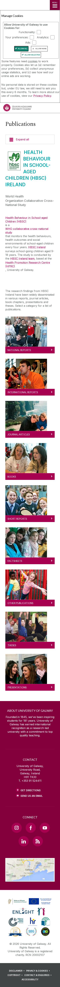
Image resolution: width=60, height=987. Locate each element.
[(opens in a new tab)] (30, 904)
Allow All (23, 49)
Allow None (41, 49)
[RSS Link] (38, 841)
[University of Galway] (17, 108)
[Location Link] (30, 879)
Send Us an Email (31, 795)
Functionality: (27, 32)
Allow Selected (32, 55)
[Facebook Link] (31, 828)
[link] (29, 901)
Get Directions (30, 790)
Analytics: (43, 37)
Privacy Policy (42, 95)
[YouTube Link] (45, 828)
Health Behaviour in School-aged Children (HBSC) (26, 219)
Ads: (28, 42)
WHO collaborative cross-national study (26, 230)
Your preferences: (16, 37)
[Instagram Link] (17, 828)
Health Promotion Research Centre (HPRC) (27, 264)
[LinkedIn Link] (23, 841)
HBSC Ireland (37, 247)
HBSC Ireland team (22, 258)
